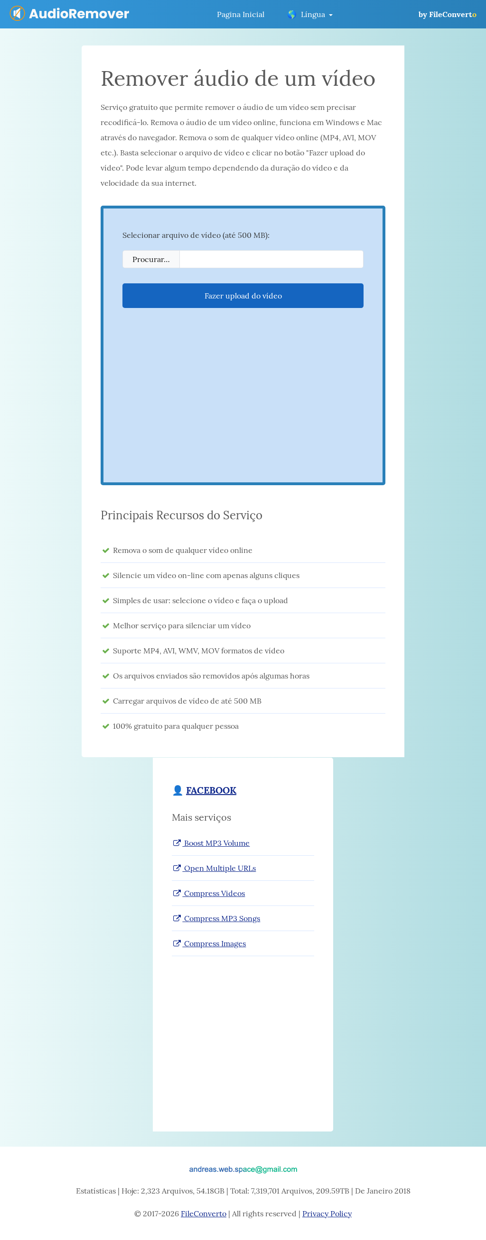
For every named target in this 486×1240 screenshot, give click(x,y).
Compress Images (214, 943)
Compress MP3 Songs (221, 918)
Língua (306, 14)
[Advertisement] (243, 397)
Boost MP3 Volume (216, 843)
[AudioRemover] (70, 14)
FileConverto (203, 1213)
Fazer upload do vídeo (243, 295)
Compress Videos (213, 893)
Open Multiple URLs (219, 868)
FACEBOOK (211, 790)
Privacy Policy (327, 1213)
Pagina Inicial (240, 14)
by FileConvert (448, 14)
